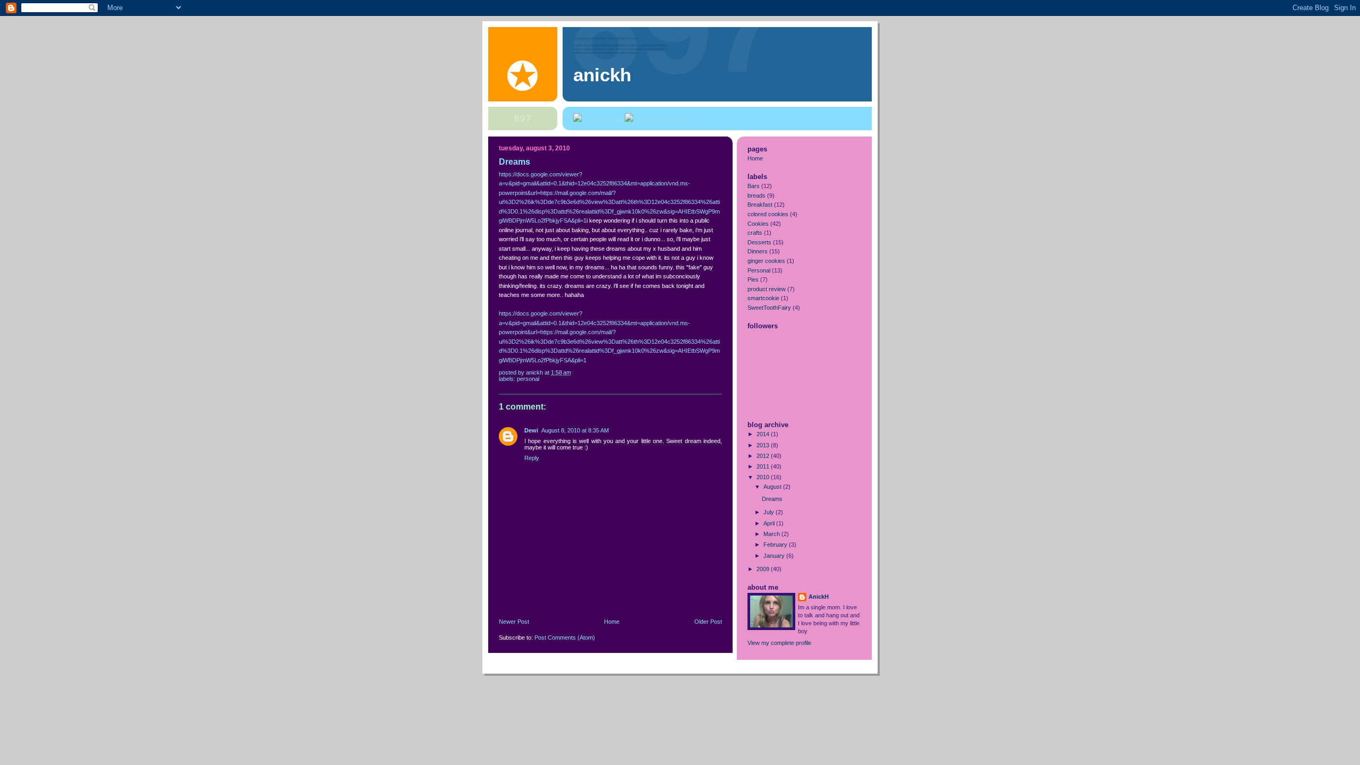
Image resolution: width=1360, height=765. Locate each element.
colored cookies (767, 214)
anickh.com (603, 120)
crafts (754, 233)
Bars (753, 186)
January (774, 555)
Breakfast (759, 204)
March (772, 534)
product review (766, 289)
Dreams (772, 499)
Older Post (708, 621)
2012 (763, 456)
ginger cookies (766, 261)
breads (756, 195)
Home (611, 621)
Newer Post (514, 621)
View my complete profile (779, 643)
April (769, 523)
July (769, 512)
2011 (763, 466)
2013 (763, 445)
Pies (753, 279)
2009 (763, 569)
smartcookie (763, 298)
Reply (531, 458)
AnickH (819, 596)
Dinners (757, 251)
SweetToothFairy (769, 307)
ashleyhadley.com (667, 120)
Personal (528, 379)
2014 (763, 434)
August (773, 486)
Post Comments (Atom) (564, 637)
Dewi (531, 430)
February (776, 544)
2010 (763, 477)
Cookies (758, 223)
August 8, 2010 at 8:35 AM (575, 430)
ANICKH (602, 74)
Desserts (759, 242)
